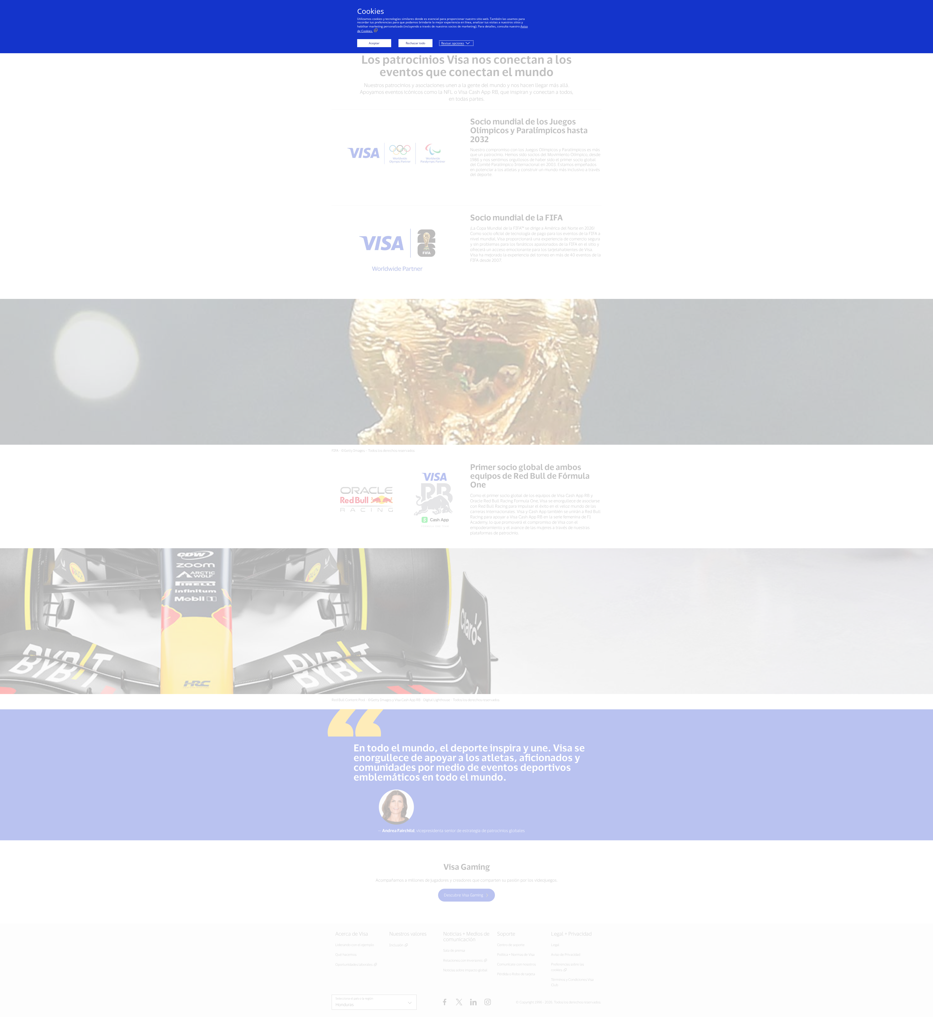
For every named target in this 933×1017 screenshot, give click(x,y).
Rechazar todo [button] (415, 43)
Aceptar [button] (374, 43)
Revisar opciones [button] (452, 43)
